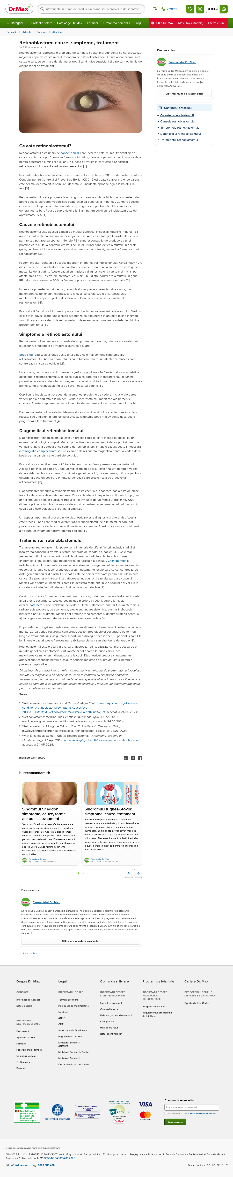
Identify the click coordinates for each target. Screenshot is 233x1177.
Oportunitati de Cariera (197, 1003)
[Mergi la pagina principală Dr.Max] (19, 9)
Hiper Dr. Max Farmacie (29, 1049)
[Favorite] (190, 9)
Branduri (21, 1068)
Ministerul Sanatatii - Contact (74, 1052)
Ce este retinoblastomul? (177, 115)
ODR (61, 1024)
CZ (213, 1165)
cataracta (36, 605)
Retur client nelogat (111, 1033)
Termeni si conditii (68, 999)
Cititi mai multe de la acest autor (80, 941)
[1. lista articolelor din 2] (78, 873)
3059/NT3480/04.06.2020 (59, 1158)
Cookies (63, 1011)
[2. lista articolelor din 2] (83, 873)
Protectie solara (41, 23)
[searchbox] (91, 9)
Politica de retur (109, 1027)
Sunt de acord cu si (192, 1113)
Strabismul (26, 354)
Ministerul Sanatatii (68, 1058)
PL (222, 1165)
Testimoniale (23, 1061)
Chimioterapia (117, 560)
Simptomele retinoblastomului (180, 127)
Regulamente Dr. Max (70, 1036)
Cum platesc (107, 1021)
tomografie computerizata (39, 451)
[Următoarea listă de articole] (138, 873)
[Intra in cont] (200, 9)
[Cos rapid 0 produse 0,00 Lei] (224, 9)
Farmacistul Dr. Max (37, 859)
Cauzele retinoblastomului (177, 121)
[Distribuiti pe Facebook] (140, 758)
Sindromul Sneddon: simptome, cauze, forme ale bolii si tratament (44, 814)
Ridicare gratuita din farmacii (116, 1015)
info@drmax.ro (19, 1165)
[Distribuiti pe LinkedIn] (126, 758)
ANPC (61, 1018)
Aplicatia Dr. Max (25, 1037)
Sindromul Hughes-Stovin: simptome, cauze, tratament (109, 811)
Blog (138, 23)
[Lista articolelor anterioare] (129, 873)
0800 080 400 (46, 1165)
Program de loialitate (154, 1006)
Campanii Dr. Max (26, 1055)
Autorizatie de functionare (72, 1030)
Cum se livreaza (109, 1009)
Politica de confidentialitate (73, 1005)
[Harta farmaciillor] (155, 9)
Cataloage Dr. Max (69, 23)
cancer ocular (70, 153)
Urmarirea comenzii (116, 23)
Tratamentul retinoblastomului (180, 140)
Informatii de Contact (28, 999)
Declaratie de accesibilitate (73, 1064)
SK (218, 1165)
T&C (185, 1113)
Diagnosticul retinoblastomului (180, 133)
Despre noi (22, 1031)
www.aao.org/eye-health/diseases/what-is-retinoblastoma (102, 740)
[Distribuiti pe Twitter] (133, 758)
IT (227, 1165)
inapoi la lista (30, 953)
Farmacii (93, 23)
